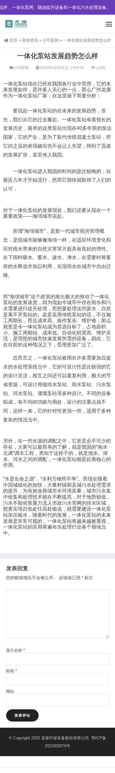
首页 (13, 40)
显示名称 (15, 650)
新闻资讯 (30, 40)
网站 (10, 691)
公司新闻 (51, 40)
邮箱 (11, 671)
